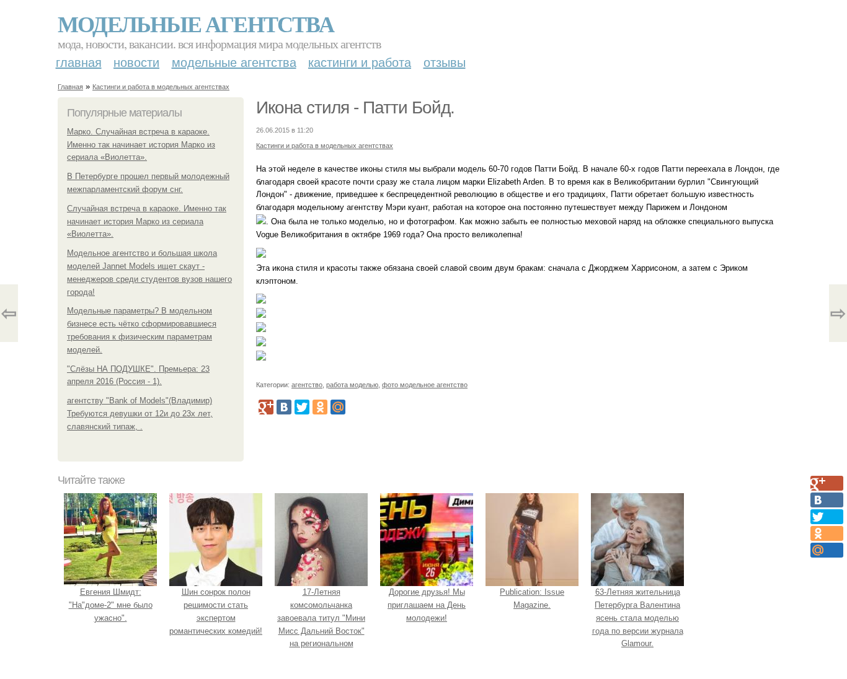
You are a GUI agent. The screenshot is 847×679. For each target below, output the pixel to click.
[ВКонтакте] (284, 407)
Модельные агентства (196, 23)
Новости (136, 62)
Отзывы (444, 62)
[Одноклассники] (320, 407)
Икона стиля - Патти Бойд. (355, 107)
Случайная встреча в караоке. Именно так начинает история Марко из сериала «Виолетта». (146, 221)
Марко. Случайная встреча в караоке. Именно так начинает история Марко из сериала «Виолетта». (141, 144)
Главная (79, 62)
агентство (306, 384)
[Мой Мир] (337, 407)
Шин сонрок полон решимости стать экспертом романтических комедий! (215, 611)
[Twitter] (302, 407)
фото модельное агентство (425, 384)
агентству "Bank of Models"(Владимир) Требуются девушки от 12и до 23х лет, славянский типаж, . (140, 413)
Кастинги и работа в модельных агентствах (160, 86)
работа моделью (352, 384)
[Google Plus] (266, 407)
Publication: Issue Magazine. (532, 598)
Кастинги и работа (359, 62)
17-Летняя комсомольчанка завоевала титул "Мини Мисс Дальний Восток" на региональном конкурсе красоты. (321, 624)
